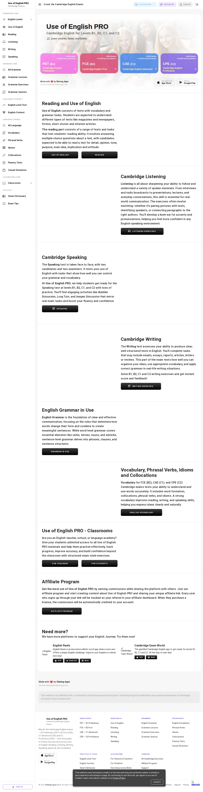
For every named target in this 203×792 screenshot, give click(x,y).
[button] (39, 4)
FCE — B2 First (86, 728)
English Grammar (149, 723)
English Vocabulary (180, 723)
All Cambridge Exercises (152, 759)
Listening (115, 732)
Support (145, 768)
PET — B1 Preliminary (89, 723)
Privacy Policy (166, 785)
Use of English (117, 723)
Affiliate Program (149, 763)
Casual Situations (180, 746)
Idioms (175, 732)
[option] (17, 19)
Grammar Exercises (150, 732)
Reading (114, 728)
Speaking (115, 741)
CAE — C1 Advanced (89, 732)
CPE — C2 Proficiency (89, 737)
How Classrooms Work (121, 768)
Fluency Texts (178, 741)
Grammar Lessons (149, 728)
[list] (17, 35)
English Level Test (88, 759)
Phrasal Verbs (178, 728)
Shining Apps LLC (53, 785)
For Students (117, 763)
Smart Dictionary (87, 768)
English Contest (87, 763)
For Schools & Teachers (122, 759)
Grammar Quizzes (149, 737)
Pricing (186, 785)
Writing (114, 737)
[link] (17, 27)
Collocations (178, 737)
